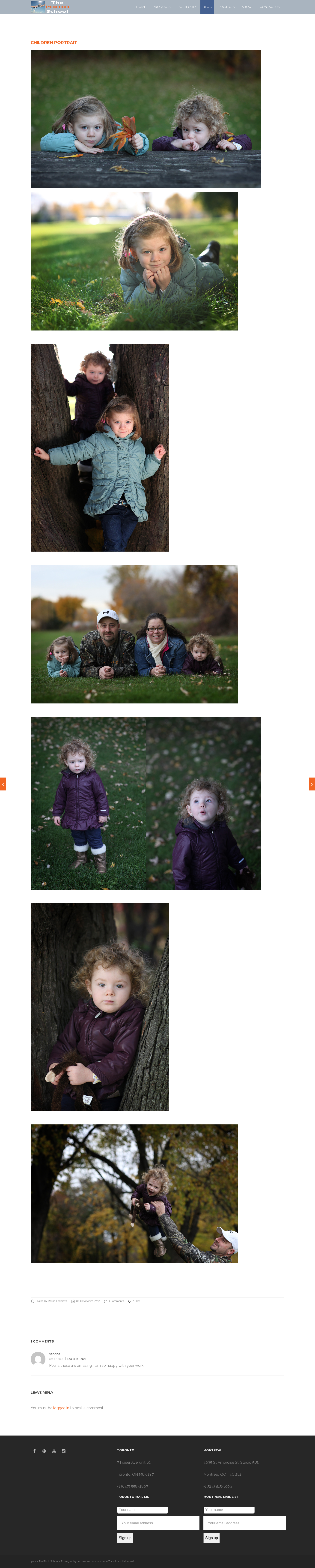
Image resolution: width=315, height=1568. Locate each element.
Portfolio (187, 7)
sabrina (54, 1354)
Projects (227, 7)
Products (162, 7)
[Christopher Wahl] (312, 784)
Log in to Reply (76, 1359)
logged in (61, 1408)
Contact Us (270, 7)
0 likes (136, 1301)
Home (141, 7)
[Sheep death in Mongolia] (3, 784)
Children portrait (54, 42)
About (247, 7)
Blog (207, 7)
